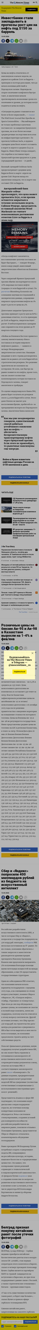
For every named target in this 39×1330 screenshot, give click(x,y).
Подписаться (19, 672)
